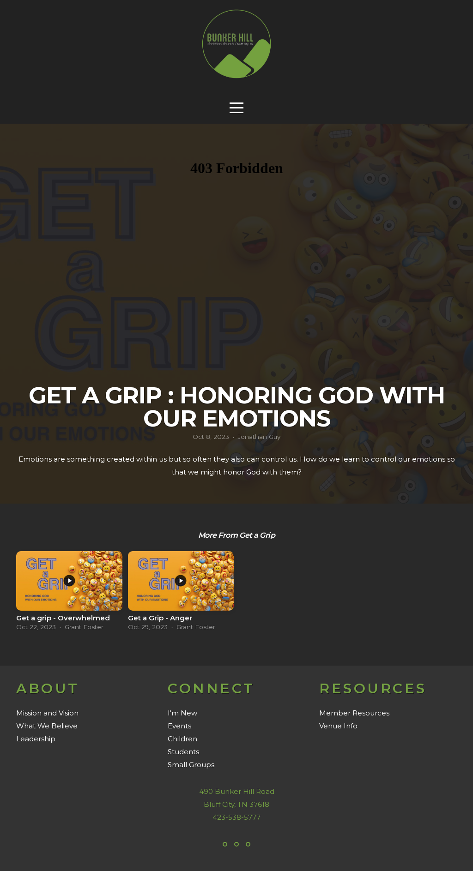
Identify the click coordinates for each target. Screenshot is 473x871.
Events (179, 725)
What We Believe (47, 725)
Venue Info (338, 725)
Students (183, 751)
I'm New (182, 713)
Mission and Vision (47, 713)
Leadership (35, 738)
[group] (69, 594)
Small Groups (191, 764)
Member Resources (354, 713)
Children (182, 738)
